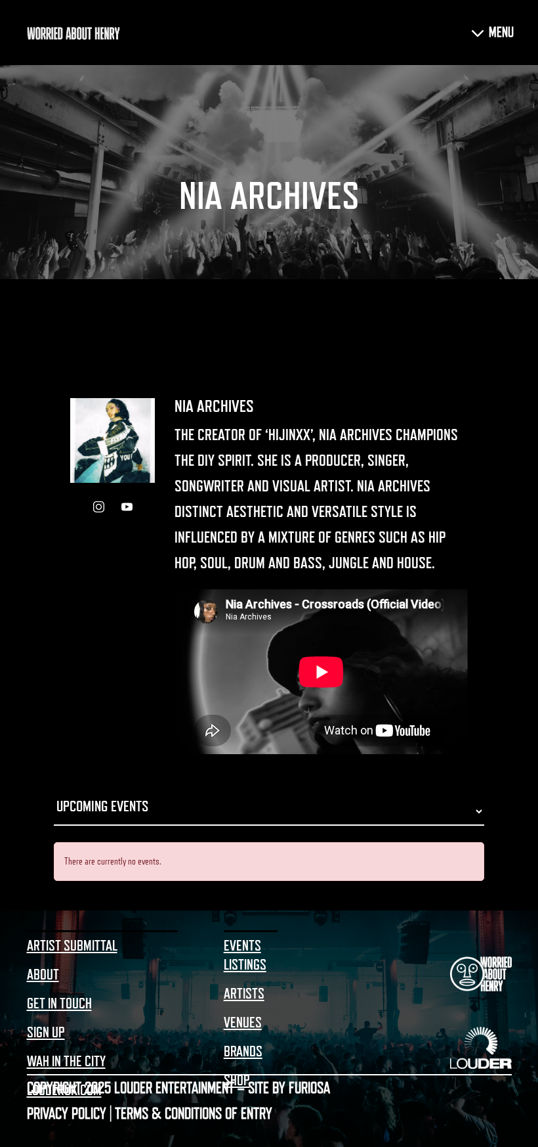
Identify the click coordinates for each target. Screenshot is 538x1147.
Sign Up (46, 1032)
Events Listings (245, 955)
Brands (243, 1052)
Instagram (98, 506)
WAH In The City (66, 1061)
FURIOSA (309, 1088)
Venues (243, 1023)
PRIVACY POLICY (66, 1113)
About (43, 975)
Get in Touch (59, 1004)
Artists (244, 994)
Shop (237, 1080)
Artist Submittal (72, 946)
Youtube (126, 506)
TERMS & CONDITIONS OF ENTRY (193, 1113)
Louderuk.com (64, 1090)
